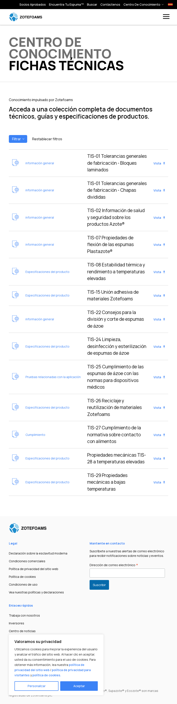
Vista (157, 163)
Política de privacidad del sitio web (33, 569)
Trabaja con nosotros (24, 615)
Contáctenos (110, 4)
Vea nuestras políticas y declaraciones (36, 592)
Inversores (16, 623)
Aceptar (79, 686)
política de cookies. (46, 675)
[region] (56, 664)
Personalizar (37, 686)
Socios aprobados (32, 4)
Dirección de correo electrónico (114, 565)
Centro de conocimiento (141, 4)
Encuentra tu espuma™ (66, 4)
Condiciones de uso (23, 584)
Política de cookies (22, 577)
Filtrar (16, 139)
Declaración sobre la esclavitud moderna (38, 553)
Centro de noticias (22, 631)
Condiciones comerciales (27, 561)
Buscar (92, 4)
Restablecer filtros (47, 139)
